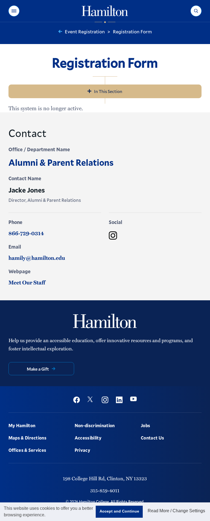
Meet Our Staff (26, 282)
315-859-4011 (104, 490)
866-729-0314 (26, 233)
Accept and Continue (119, 511)
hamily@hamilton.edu (36, 258)
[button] (14, 11)
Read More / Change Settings (176, 510)
